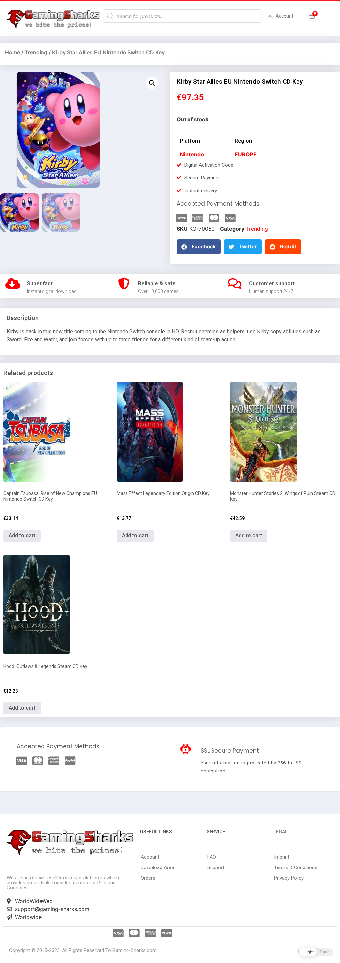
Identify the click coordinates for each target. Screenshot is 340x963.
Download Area (157, 867)
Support (215, 867)
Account (150, 857)
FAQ (211, 857)
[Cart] (312, 16)
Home (12, 52)
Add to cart (22, 535)
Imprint (281, 857)
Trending (36, 52)
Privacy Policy (289, 878)
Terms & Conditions (295, 867)
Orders (148, 878)
